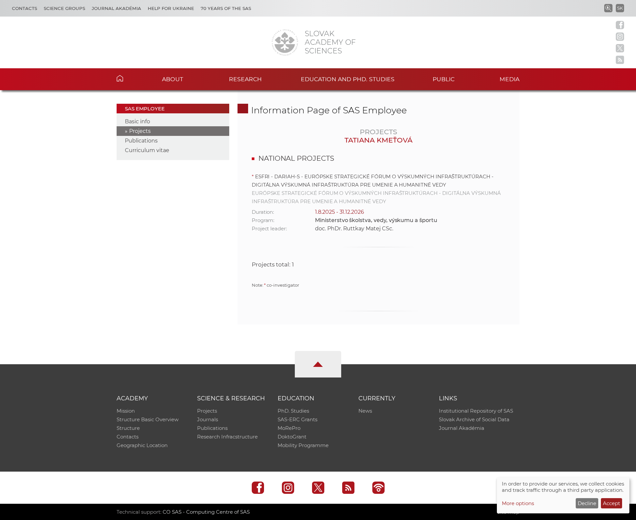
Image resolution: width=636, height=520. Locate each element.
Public (443, 79)
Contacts (24, 8)
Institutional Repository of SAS (476, 411)
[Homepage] (285, 42)
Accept (611, 503)
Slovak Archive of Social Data (474, 419)
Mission (126, 411)
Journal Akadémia (116, 8)
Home (130, 78)
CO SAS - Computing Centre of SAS (206, 512)
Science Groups (64, 8)
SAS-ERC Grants (297, 419)
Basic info (137, 121)
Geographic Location (142, 445)
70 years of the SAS (226, 8)
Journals (207, 419)
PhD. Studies (293, 411)
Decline (587, 503)
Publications (141, 141)
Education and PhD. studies (348, 79)
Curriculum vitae (147, 150)
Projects (140, 131)
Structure (128, 428)
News (365, 411)
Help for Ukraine (171, 8)
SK (620, 8)
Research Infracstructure (227, 436)
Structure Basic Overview (148, 419)
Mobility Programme (303, 445)
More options (518, 503)
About (172, 79)
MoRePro (289, 428)
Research (245, 79)
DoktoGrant (292, 436)
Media (509, 79)
